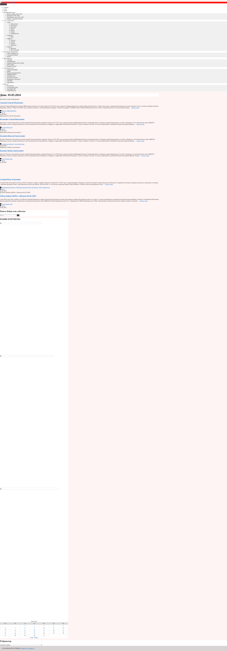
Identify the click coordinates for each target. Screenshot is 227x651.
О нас (5, 9)
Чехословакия (15, 50)
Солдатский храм (12, 87)
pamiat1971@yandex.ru (27, 648)
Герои (5, 10)
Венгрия (13, 48)
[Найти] (18, 215)
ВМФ (8, 71)
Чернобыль (10, 82)
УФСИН (9, 81)
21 (15, 633)
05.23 (3, 112)
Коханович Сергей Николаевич (12, 119)
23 (34, 633)
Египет (13, 43)
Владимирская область (9, 187)
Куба (12, 37)
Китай (12, 28)
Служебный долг (9, 68)
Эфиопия (13, 45)
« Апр (31, 637)
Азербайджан (11, 61)
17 (44, 630)
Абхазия (9, 60)
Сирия (13, 32)
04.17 (3, 189)
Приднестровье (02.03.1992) (15, 63)
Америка (10, 35)
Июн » (36, 637)
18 (53, 630)
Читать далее (135, 107)
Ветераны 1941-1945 (13, 15)
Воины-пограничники (14, 73)
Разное (6, 84)
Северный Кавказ (12, 55)
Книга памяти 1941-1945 (14, 14)
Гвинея (13, 42)
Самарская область (7, 144)
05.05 (3, 129)
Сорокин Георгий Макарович (11, 103)
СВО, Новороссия (12, 53)
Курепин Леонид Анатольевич (11, 151)
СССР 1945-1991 (9, 20)
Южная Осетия (11, 66)
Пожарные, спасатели (13, 79)
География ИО (11, 89)
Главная (6, 7)
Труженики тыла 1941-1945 (15, 17)
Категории (10, 86)
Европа (9, 47)
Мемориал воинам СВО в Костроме (27, 187)
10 (44, 628)
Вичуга (4, 111)
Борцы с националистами (15, 19)
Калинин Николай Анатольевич (12, 136)
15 (25, 630)
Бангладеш (14, 25)
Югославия (10, 64)
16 (34, 630)
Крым (9, 56)
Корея (12, 30)
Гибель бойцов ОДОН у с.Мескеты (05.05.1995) (18, 196)
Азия (8, 22)
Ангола (13, 40)
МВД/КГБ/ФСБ (11, 74)
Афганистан (14, 24)
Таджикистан (15, 33)
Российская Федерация (10, 52)
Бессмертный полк (9, 12)
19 (63, 630)
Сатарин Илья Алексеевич (10, 179)
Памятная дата (11, 90)
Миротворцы (8, 58)
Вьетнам (13, 27)
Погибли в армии (12, 77)
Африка (9, 38)
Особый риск (11, 76)
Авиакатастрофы (12, 69)
